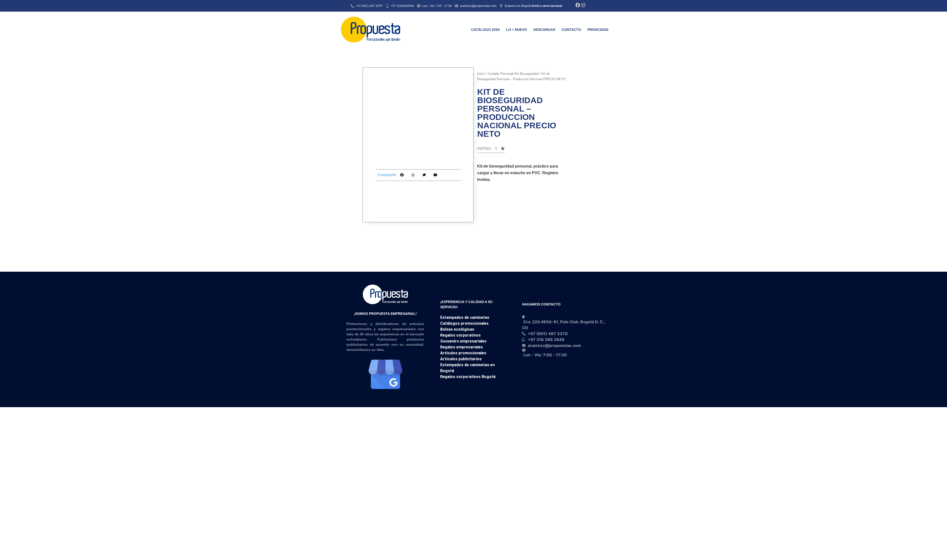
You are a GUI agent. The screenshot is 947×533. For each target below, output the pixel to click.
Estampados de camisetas (464, 317)
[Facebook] (577, 5)
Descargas (544, 30)
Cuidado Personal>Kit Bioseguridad (513, 74)
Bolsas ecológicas (457, 329)
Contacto (571, 30)
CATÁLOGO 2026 (485, 30)
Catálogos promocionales (464, 323)
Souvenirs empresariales (463, 341)
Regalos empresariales (461, 347)
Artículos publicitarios (461, 359)
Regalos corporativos (460, 335)
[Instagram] (583, 5)
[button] (401, 175)
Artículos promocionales (463, 353)
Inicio (481, 74)
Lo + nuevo (516, 30)
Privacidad (597, 30)
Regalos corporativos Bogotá (467, 376)
